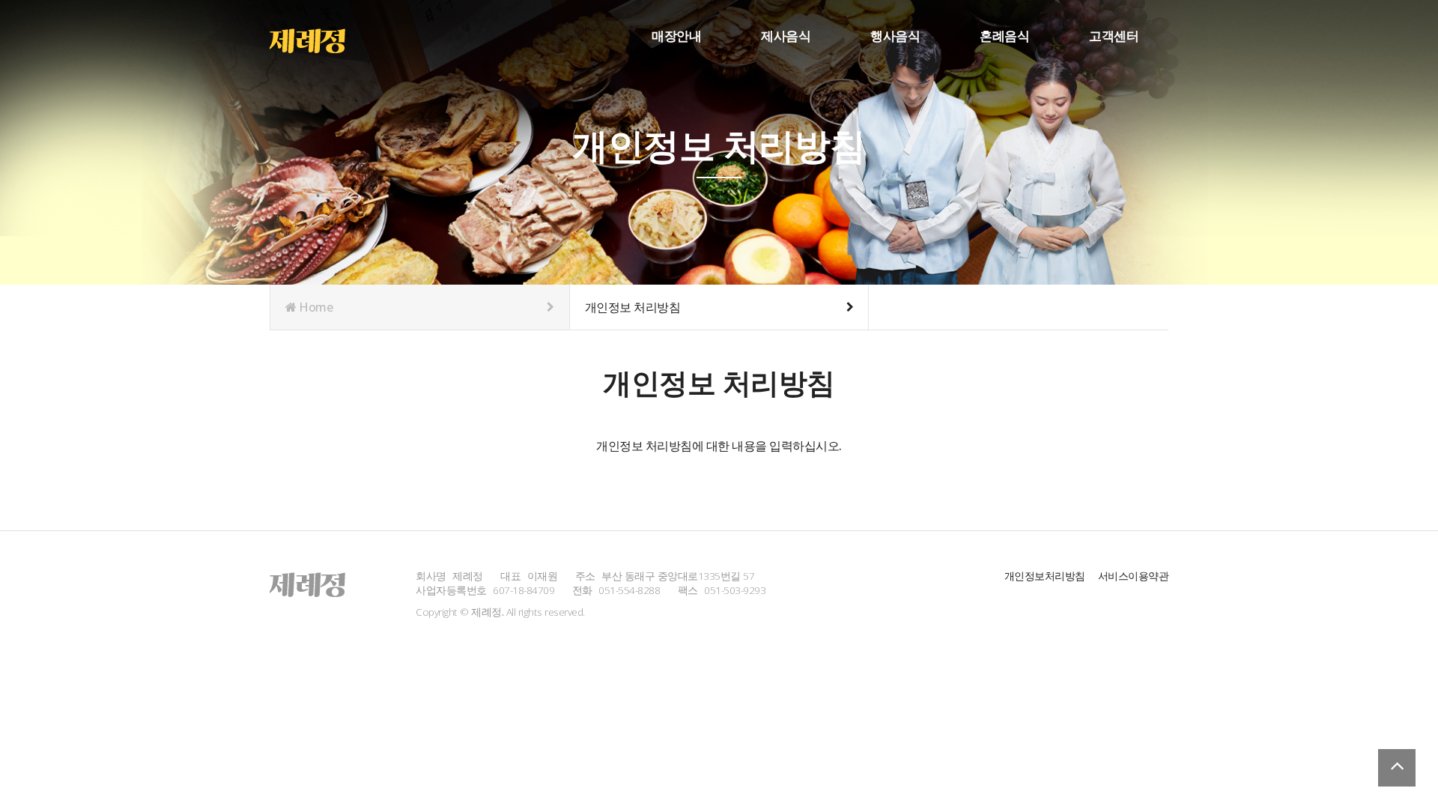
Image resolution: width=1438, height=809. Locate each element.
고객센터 (1113, 35)
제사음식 (785, 35)
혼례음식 (1004, 35)
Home (315, 307)
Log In (1164, 60)
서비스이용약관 (1133, 576)
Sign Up (1164, 60)
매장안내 (676, 35)
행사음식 (895, 35)
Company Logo (316, 37)
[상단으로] (1397, 768)
